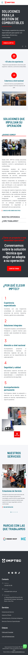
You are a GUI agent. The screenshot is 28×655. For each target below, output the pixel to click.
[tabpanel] (14, 175)
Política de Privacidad (7, 632)
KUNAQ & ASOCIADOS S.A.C (18, 651)
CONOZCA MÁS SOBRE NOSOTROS (11, 210)
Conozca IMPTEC (8, 43)
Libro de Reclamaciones (8, 636)
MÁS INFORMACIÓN (8, 507)
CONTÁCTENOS (14, 269)
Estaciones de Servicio (12, 491)
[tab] (14, 135)
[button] (22, 46)
